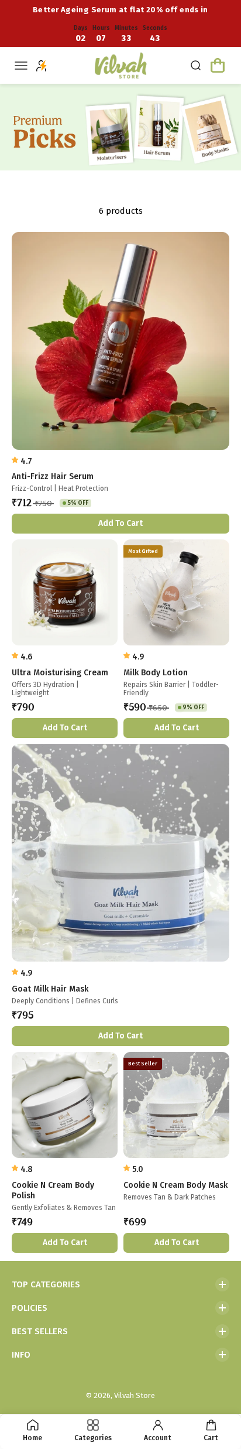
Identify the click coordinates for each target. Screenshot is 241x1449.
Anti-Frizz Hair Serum (53, 476)
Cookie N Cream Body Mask (175, 1185)
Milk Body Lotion (155, 673)
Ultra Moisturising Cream (60, 673)
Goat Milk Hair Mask (50, 989)
